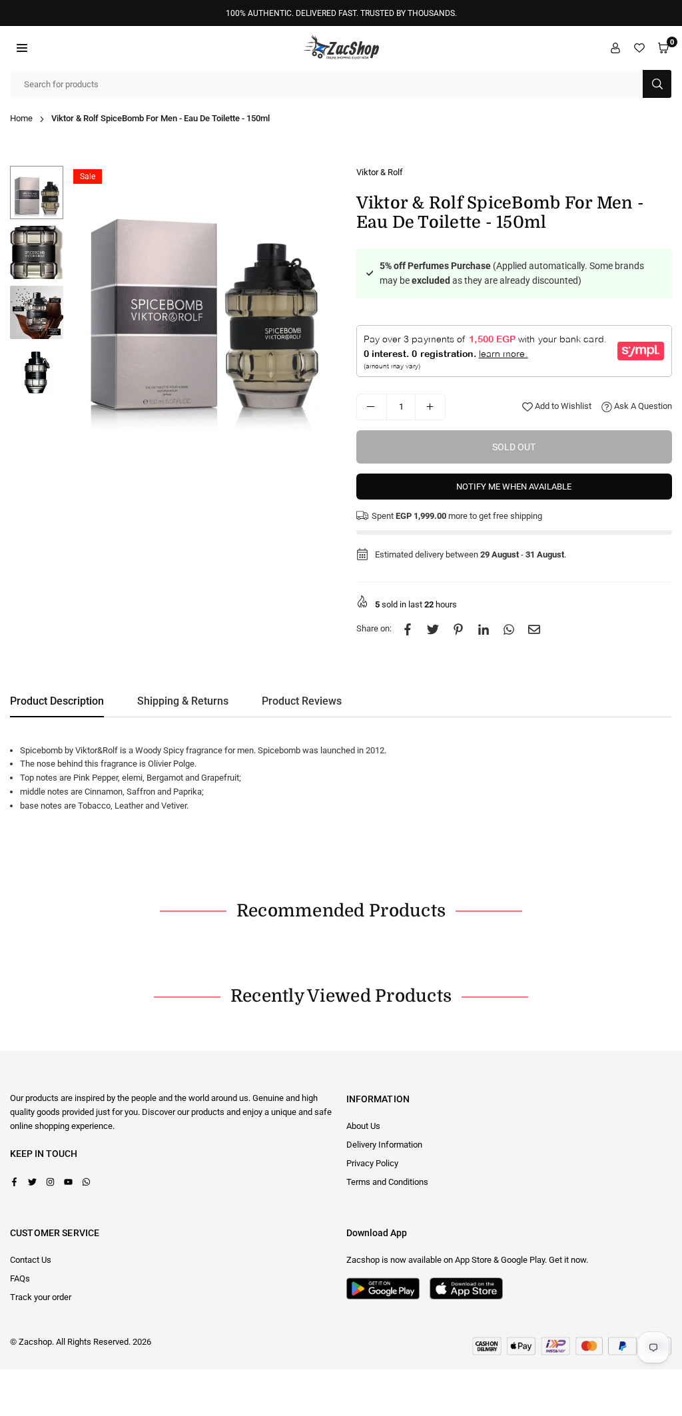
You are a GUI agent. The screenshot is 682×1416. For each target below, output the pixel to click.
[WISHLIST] (639, 47)
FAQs (20, 1278)
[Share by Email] (534, 629)
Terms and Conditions (387, 1182)
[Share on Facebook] (407, 629)
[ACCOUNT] (615, 47)
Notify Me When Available (513, 487)
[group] (203, 299)
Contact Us (30, 1260)
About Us (363, 1126)
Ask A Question (642, 406)
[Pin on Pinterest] (458, 629)
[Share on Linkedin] (483, 629)
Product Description (57, 701)
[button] (22, 47)
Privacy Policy (372, 1163)
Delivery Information (384, 1145)
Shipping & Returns (182, 701)
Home (21, 118)
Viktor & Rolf (379, 172)
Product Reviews (302, 701)
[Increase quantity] (430, 407)
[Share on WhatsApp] (508, 629)
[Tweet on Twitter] (433, 629)
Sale (87, 176)
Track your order (40, 1297)
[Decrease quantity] (371, 407)
